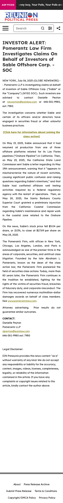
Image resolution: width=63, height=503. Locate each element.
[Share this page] (58, 28)
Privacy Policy (47, 497)
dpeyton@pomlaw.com (16, 331)
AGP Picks (8, 4)
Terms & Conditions (46, 491)
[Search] (42, 28)
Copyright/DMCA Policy (22, 497)
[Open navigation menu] (5, 28)
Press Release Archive (37, 484)
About (17, 484)
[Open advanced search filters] (50, 28)
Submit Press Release (18, 491)
